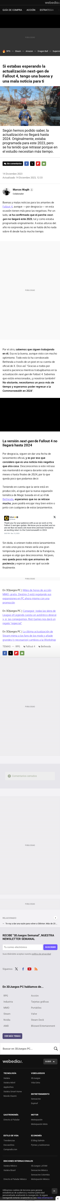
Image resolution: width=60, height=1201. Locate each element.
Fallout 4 (7, 206)
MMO (6, 1007)
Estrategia (47, 10)
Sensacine (36, 1099)
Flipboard (38, 163)
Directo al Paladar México (15, 1179)
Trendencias (9, 1140)
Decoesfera (9, 1145)
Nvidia (7, 1019)
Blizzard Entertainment (43, 1025)
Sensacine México (39, 1170)
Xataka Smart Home (13, 1091)
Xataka (7, 1078)
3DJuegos (35, 1078)
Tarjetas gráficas (40, 1001)
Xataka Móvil (9, 1082)
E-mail (44, 163)
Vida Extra (35, 1082)
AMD (6, 1025)
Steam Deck (37, 1019)
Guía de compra (12, 10)
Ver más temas (12, 1036)
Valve (34, 1013)
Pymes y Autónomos (40, 1145)
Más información (45, 1198)
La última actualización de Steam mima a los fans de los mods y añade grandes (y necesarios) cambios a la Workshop (29, 635)
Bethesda (8, 499)
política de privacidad (41, 954)
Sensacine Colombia (40, 1174)
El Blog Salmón (37, 1140)
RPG (8, 51)
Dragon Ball (43, 51)
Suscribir (50, 947)
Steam (18, 51)
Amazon (29, 51)
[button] (22, 190)
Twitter (32, 163)
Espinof (34, 1103)
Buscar (56, 1049)
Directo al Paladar (12, 1119)
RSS (36, 968)
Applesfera (8, 1087)
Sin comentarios (14, 163)
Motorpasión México (40, 1179)
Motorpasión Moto (39, 1124)
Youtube (29, 968)
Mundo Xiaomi (10, 1096)
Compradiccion (10, 1149)
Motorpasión (36, 1119)
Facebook (26, 163)
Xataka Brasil (10, 1170)
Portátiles (36, 1007)
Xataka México (10, 1166)
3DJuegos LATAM (39, 1166)
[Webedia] (52, 2)
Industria (8, 1001)
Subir (48, 1061)
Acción (31, 10)
